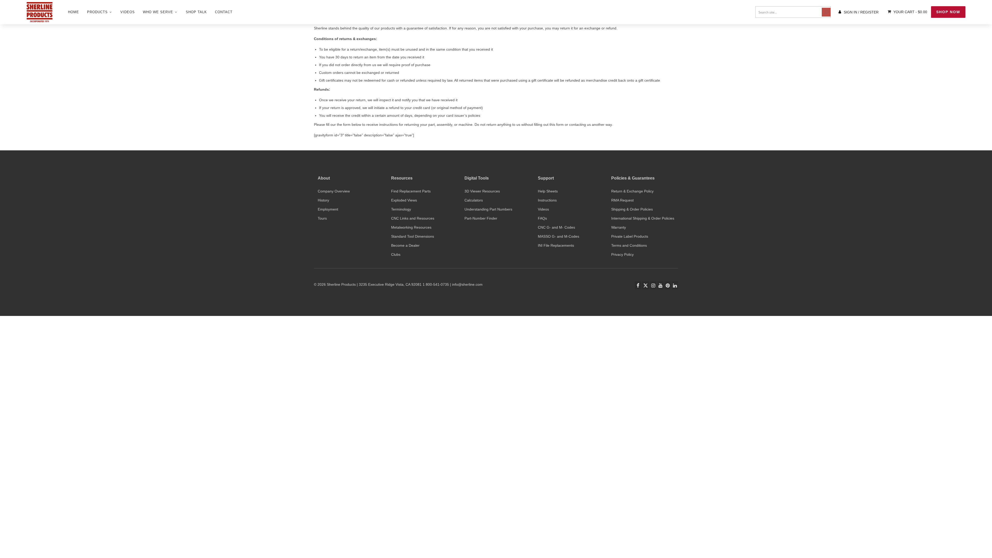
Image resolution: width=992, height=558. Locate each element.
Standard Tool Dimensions (412, 236)
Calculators (473, 200)
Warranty (618, 227)
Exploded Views (404, 200)
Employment (328, 209)
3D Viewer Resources (482, 191)
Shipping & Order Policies (632, 209)
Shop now (948, 12)
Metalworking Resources (411, 227)
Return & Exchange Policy (632, 191)
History (323, 200)
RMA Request (622, 200)
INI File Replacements (556, 245)
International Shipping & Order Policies (642, 218)
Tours (322, 218)
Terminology (401, 209)
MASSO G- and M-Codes (558, 236)
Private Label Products (629, 236)
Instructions (547, 200)
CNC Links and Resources (412, 218)
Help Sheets (548, 191)
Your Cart (909, 12)
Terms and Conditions (629, 245)
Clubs (395, 254)
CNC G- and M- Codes (556, 227)
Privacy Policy (622, 254)
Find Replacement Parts (411, 191)
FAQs (542, 218)
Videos (543, 209)
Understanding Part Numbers (488, 209)
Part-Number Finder (480, 218)
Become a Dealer (405, 245)
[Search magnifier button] (826, 12)
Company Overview (334, 191)
